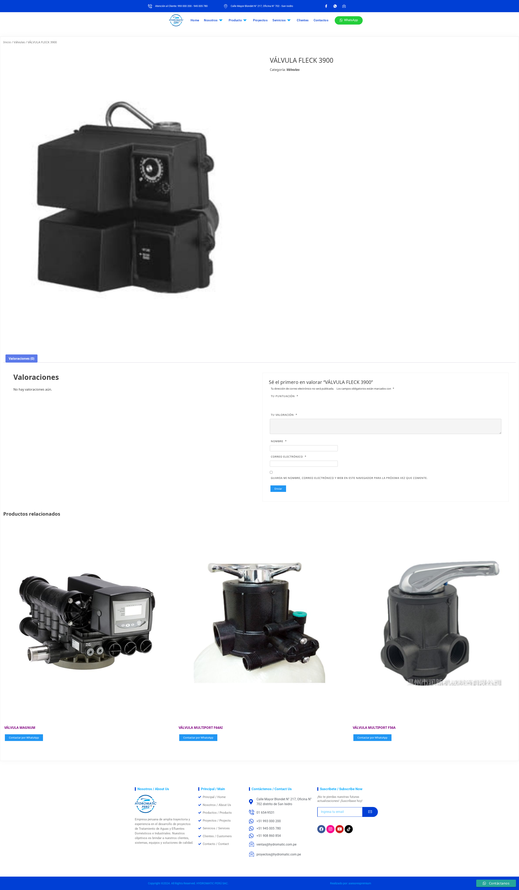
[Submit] (370, 812)
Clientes (303, 20)
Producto (235, 20)
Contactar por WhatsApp (24, 737)
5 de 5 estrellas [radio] (297, 403)
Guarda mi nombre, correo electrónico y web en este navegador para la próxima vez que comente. (349, 478)
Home (195, 20)
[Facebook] (326, 6)
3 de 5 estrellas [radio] (285, 403)
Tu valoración (284, 415)
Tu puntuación (284, 396)
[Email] (344, 6)
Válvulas (19, 42)
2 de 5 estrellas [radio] (280, 403)
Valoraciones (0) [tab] (21, 358)
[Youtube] (340, 829)
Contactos (321, 20)
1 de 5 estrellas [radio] (274, 403)
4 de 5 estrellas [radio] (291, 403)
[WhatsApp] (335, 6)
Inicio (7, 42)
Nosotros (211, 20)
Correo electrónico (288, 456)
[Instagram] (330, 829)
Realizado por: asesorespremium (350, 883)
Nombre (279, 441)
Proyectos (260, 20)
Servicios (279, 20)
